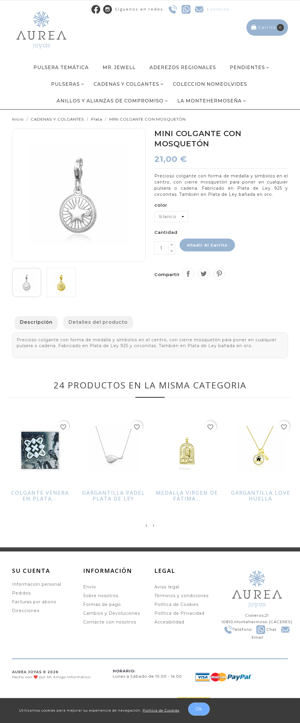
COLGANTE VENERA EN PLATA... (40, 495)
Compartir (188, 274)
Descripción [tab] (36, 322)
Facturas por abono (34, 601)
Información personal (36, 584)
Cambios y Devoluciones (111, 613)
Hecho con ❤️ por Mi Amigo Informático (51, 674)
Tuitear (203, 274)
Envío (89, 587)
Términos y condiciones (181, 595)
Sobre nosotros (100, 595)
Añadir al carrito (207, 245)
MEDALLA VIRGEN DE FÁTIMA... (187, 495)
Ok (199, 709)
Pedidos (21, 593)
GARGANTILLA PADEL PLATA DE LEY (113, 495)
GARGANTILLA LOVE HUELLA (260, 495)
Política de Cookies (176, 604)
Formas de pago (102, 604)
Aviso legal (166, 587)
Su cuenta (31, 571)
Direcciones (25, 610)
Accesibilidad (169, 622)
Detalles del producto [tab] (98, 322)
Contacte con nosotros (109, 622)
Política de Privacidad (179, 613)
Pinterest (219, 274)
